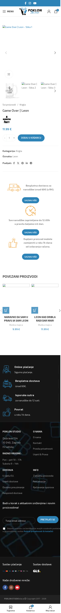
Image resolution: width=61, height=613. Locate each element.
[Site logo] (30, 11)
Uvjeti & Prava (40, 454)
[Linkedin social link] (27, 163)
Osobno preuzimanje (13, 487)
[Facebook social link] (26, 3)
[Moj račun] (49, 11)
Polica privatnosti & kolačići (38, 531)
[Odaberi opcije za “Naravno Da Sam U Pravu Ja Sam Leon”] (6, 310)
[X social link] (18, 163)
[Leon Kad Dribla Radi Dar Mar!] (44, 299)
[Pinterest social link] (22, 163)
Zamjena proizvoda (43, 475)
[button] (6, 52)
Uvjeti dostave (10, 481)
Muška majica (16, 325)
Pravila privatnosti (43, 448)
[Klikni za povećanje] (9, 74)
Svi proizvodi (9, 104)
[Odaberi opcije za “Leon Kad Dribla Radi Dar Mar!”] (34, 310)
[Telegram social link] (31, 163)
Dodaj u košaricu (31, 137)
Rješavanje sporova (43, 487)
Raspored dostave (12, 493)
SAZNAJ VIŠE (30, 200)
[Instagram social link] (30, 3)
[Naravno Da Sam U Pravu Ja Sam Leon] (16, 299)
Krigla (23, 104)
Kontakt (37, 442)
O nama (37, 437)
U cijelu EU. (8, 475)
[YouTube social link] (34, 3)
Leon (15, 156)
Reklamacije (39, 481)
